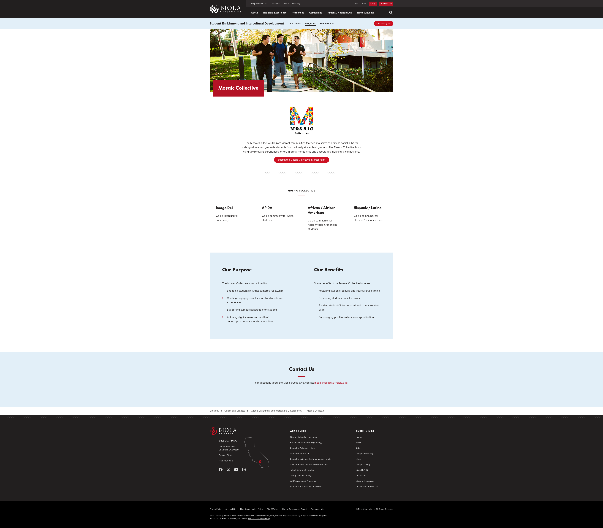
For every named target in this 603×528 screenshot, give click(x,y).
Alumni (286, 3)
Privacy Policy (216, 509)
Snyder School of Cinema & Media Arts (309, 464)
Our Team (295, 23)
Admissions (315, 12)
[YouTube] (236, 470)
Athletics (276, 3)
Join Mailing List (383, 23)
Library (359, 459)
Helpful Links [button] (257, 3)
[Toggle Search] (391, 13)
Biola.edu (214, 410)
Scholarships (327, 23)
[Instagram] (244, 470)
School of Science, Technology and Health (310, 459)
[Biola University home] (228, 9)
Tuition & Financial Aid (339, 12)
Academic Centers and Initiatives (306, 486)
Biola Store (361, 475)
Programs (310, 23)
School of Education (300, 453)
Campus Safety (363, 464)
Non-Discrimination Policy (251, 509)
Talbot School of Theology (302, 470)
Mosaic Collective (315, 410)
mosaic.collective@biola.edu (331, 382)
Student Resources (365, 481)
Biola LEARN (362, 470)
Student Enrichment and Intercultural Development (247, 23)
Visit (357, 3)
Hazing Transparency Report (294, 509)
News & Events (365, 12)
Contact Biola (225, 455)
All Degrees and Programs (303, 481)
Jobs (358, 448)
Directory (296, 3)
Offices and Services (234, 410)
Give (364, 3)
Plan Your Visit (226, 460)
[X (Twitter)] (228, 470)
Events (359, 437)
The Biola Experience (275, 12)
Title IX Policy (272, 509)
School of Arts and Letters (302, 448)
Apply (372, 3)
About (254, 12)
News (358, 442)
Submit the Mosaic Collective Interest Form (301, 159)
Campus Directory (364, 453)
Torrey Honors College (301, 475)
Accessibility (230, 509)
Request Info (386, 3)
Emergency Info (317, 509)
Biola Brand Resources (367, 486)
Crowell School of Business (303, 437)
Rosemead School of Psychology (306, 442)
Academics (298, 12)
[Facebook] (221, 470)
